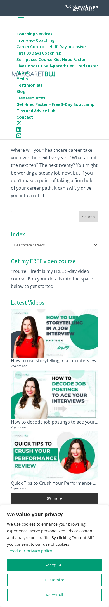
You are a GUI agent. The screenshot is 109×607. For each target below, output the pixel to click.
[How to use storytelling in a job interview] (54, 333)
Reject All (54, 595)
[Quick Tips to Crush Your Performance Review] (54, 455)
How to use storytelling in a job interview (53, 361)
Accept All (54, 564)
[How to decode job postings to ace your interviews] (54, 394)
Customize (54, 579)
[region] (54, 556)
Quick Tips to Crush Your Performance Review (59, 483)
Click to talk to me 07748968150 (83, 8)
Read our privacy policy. (30, 551)
